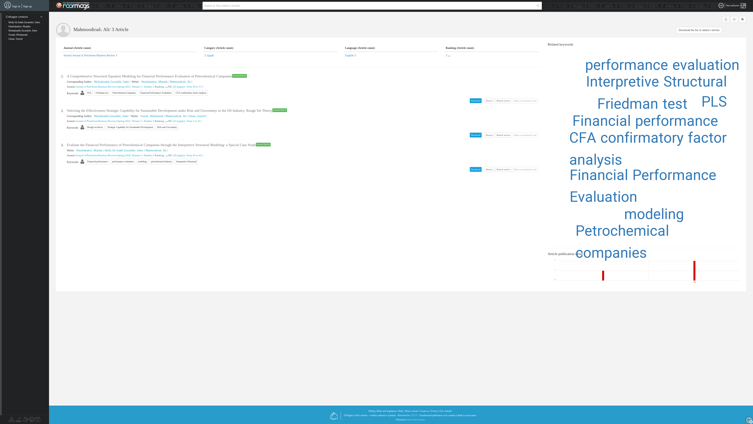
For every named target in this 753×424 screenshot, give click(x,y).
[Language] (721, 5)
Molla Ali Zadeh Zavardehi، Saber (124, 150)
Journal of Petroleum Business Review (95, 86)
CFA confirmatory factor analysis (648, 150)
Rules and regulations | (387, 411)
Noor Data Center (415, 419)
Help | (401, 411)
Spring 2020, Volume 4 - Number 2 (135, 155)
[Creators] (25, 420)
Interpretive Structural (656, 82)
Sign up (27, 6)
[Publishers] (31, 420)
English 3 (350, 55)
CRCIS (413, 415)
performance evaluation (662, 66)
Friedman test (642, 105)
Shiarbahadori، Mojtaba (154, 81)
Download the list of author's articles (699, 30)
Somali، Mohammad (151, 116)
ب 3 (448, 55)
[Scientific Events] (37, 420)
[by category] (12, 420)
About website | (412, 411)
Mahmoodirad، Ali (180, 81)
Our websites (446, 411)
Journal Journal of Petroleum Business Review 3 (90, 55)
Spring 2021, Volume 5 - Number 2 (135, 86)
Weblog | (372, 411)
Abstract (489, 101)
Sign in (16, 6)
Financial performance (645, 122)
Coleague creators (17, 16)
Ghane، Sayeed (197, 116)
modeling (654, 215)
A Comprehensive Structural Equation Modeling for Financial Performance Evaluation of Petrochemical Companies (149, 76)
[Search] (538, 6)
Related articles (503, 101)
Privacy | (435, 411)
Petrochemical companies (622, 243)
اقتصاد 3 (209, 55)
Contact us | (425, 411)
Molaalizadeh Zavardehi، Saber (111, 116)
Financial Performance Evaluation (643, 187)
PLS (714, 102)
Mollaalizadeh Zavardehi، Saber (111, 81)
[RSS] (742, 19)
